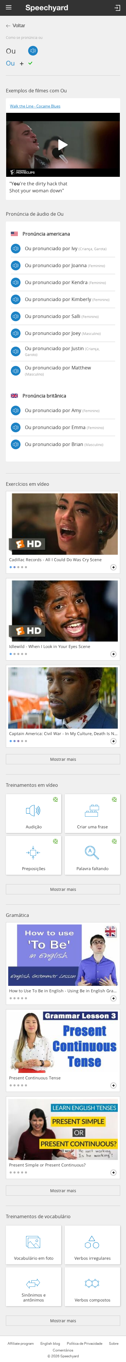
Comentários (63, 1350)
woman (40, 190)
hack (52, 183)
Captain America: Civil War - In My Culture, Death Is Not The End (63, 733)
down (56, 190)
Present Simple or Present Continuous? (47, 1165)
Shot (14, 190)
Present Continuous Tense (35, 1078)
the (30, 183)
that (62, 183)
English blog (50, 1344)
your (26, 190)
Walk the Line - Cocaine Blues (35, 106)
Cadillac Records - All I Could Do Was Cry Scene (55, 559)
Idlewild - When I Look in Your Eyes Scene (49, 646)
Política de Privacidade (84, 1344)
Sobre (113, 1344)
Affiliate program (21, 1344)
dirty (40, 183)
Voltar (19, 25)
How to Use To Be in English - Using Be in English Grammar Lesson (63, 990)
